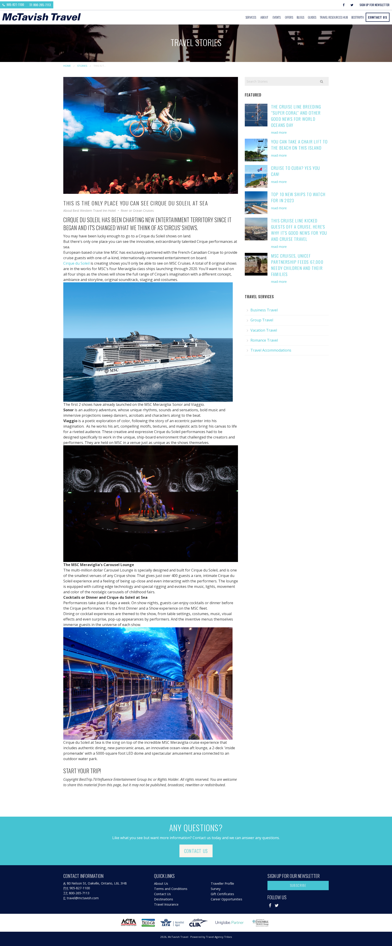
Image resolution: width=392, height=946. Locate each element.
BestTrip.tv (357, 17)
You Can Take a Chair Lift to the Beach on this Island (299, 144)
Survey (215, 889)
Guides (312, 17)
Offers (289, 17)
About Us (161, 883)
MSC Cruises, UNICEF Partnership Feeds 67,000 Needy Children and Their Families (297, 264)
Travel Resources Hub (334, 17)
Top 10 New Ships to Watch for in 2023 (298, 197)
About (264, 17)
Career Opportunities (226, 899)
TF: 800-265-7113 (40, 4)
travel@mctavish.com (83, 898)
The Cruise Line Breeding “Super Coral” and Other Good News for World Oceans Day (296, 115)
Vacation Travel (263, 330)
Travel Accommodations (270, 350)
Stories (82, 65)
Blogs (300, 17)
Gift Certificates (222, 894)
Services (250, 17)
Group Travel (261, 320)
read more (279, 132)
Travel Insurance (166, 904)
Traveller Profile (222, 883)
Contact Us (377, 17)
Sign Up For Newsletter (375, 4)
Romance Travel (264, 340)
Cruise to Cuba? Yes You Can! (295, 171)
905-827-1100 (15, 4)
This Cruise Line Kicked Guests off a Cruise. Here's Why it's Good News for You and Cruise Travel (299, 229)
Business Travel (264, 310)
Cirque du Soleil (76, 263)
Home (67, 65)
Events (277, 17)
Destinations (163, 899)
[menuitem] (251, 17)
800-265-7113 (79, 893)
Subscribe (298, 885)
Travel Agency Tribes (219, 937)
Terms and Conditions (170, 889)
